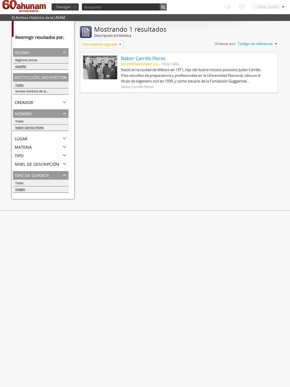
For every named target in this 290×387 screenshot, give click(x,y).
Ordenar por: (225, 43)
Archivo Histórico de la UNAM (35, 91)
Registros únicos (26, 60)
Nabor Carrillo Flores (29, 127)
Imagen (20, 189)
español (20, 66)
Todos (19, 85)
